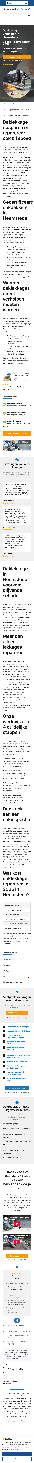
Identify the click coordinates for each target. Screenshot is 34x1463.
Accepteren (17, 1454)
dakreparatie (7, 695)
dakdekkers (24, 165)
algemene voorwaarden (15, 1304)
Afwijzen (17, 1459)
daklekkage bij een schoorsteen (14, 188)
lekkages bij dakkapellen (12, 702)
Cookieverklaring (13, 1449)
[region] (17, 1449)
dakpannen (21, 773)
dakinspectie (7, 697)
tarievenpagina (12, 933)
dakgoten (6, 700)
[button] (17, 1027)
